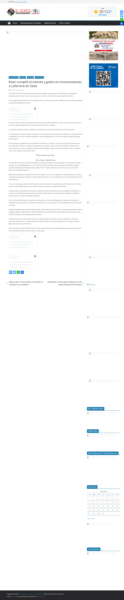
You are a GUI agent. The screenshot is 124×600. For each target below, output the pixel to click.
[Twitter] (122, 16)
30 (98, 513)
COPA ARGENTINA (13, 77)
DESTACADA (30, 77)
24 (103, 510)
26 (112, 510)
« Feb (88, 519)
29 (94, 513)
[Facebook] (122, 12)
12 (112, 502)
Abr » (93, 519)
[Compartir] (122, 24)
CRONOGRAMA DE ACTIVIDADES (30, 23)
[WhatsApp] (122, 20)
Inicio (15, 23)
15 (94, 506)
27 (117, 510)
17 (103, 506)
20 (117, 506)
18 (108, 506)
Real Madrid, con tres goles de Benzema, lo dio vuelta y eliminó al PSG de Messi (65, 283)
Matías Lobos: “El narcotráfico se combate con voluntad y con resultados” (26, 283)
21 (89, 510)
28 (89, 513)
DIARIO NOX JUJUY (50, 23)
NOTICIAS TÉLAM (39, 77)
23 (98, 510)
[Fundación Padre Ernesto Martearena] (9, 23)
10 (103, 502)
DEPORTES (22, 77)
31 (103, 513)
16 (98, 506)
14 (89, 506)
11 (108, 502)
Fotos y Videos (64, 23)
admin (22, 90)
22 (94, 510)
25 (108, 510)
